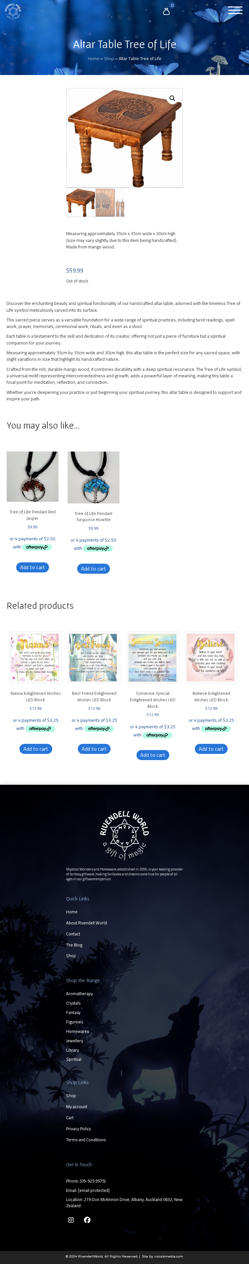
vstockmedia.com (168, 1256)
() (93, 1181)
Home (94, 58)
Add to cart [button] (32, 567)
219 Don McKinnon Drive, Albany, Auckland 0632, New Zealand (124, 1202)
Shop (109, 58)
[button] (234, 10)
